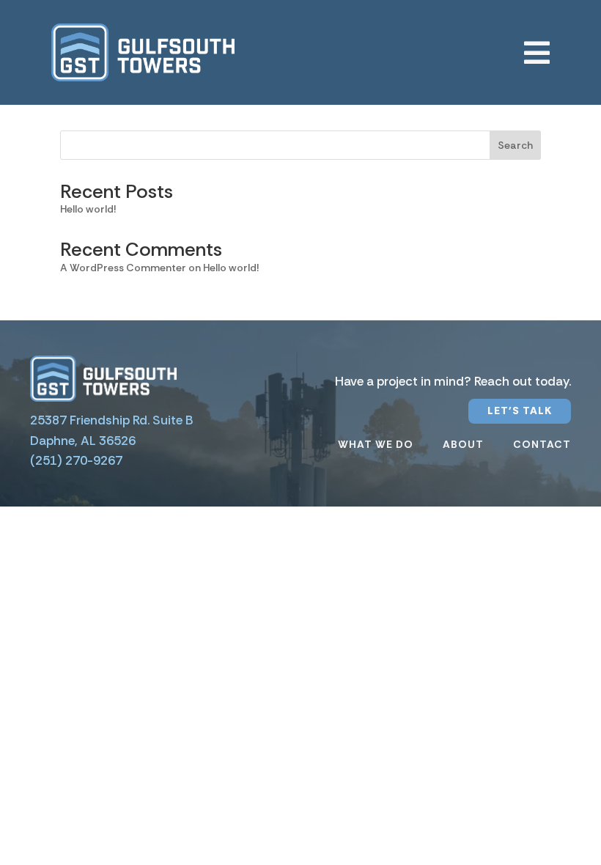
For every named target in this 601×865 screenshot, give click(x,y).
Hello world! (88, 209)
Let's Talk (519, 410)
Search (515, 145)
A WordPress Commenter (123, 267)
